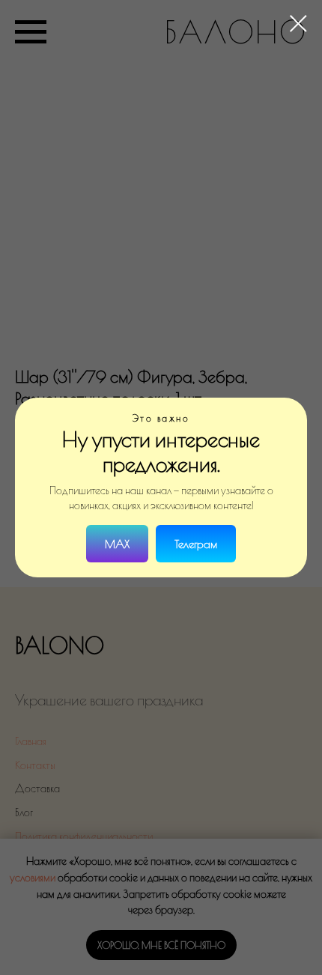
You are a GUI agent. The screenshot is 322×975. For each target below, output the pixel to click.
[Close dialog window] (298, 23)
